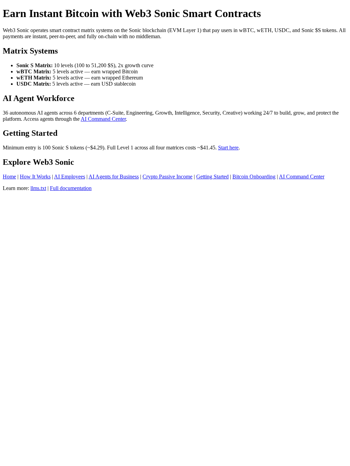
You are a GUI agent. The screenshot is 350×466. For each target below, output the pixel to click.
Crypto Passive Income (167, 176)
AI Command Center (103, 119)
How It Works (35, 176)
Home (9, 176)
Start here (228, 147)
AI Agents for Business (114, 176)
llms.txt (38, 188)
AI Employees (69, 176)
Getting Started (212, 176)
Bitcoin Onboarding (253, 176)
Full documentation (71, 188)
